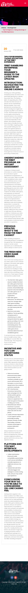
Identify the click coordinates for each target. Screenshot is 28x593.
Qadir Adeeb (20, 50)
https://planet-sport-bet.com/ (13, 267)
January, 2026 (7, 50)
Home (4, 27)
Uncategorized (11, 27)
